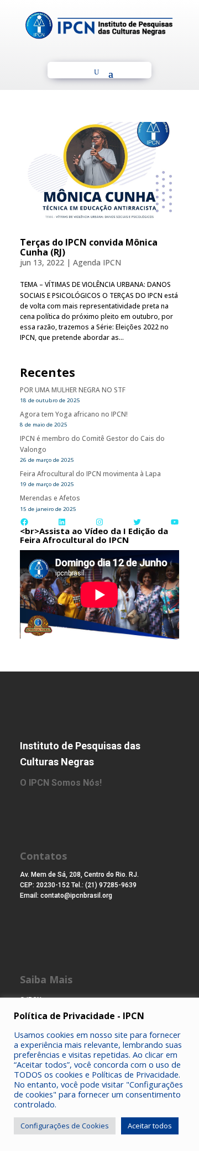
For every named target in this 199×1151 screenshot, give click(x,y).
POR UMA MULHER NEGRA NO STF (72, 390)
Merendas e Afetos (50, 498)
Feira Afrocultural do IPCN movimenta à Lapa (90, 473)
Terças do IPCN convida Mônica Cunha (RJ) (89, 247)
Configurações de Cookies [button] (64, 1126)
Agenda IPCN (97, 262)
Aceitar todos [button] (150, 1126)
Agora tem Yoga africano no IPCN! (74, 414)
